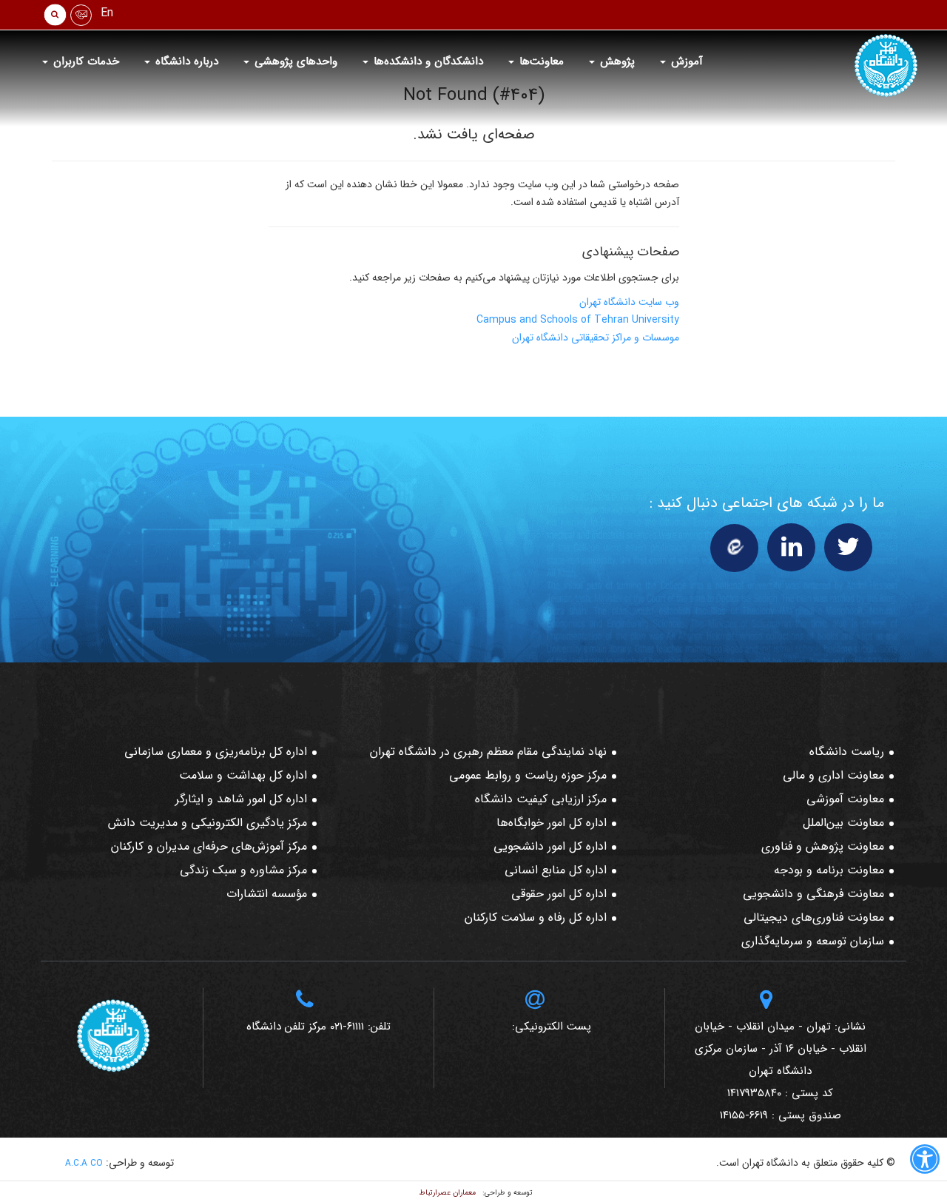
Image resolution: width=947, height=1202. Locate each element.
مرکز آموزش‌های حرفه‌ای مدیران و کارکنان (209, 846)
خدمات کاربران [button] (84, 61)
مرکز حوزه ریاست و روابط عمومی (528, 775)
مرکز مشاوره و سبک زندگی (243, 870)
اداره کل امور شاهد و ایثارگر (241, 799)
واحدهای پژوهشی (294, 61)
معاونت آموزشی (845, 799)
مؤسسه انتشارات (266, 893)
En (107, 13)
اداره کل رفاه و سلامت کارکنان (536, 917)
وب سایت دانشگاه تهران (629, 302)
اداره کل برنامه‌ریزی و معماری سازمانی (215, 751)
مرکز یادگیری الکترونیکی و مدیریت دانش (207, 822)
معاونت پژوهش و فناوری (822, 846)
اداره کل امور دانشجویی (550, 846)
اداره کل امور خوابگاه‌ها (551, 822)
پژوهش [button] (615, 61)
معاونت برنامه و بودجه (829, 870)
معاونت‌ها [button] (540, 61)
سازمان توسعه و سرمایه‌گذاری (812, 941)
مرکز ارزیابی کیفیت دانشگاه (541, 799)
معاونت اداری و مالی (833, 775)
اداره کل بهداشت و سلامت (243, 775)
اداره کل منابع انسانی (556, 870)
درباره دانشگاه (185, 61)
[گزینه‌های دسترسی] (925, 1162)
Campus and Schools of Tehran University (577, 320)
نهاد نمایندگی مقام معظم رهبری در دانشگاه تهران (488, 751)
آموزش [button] (685, 61)
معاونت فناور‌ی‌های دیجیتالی (814, 917)
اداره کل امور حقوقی (559, 893)
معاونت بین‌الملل (843, 822)
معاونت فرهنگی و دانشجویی (813, 893)
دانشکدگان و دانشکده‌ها (426, 61)
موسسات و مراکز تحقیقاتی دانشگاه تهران (595, 337)
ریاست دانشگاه (846, 751)
